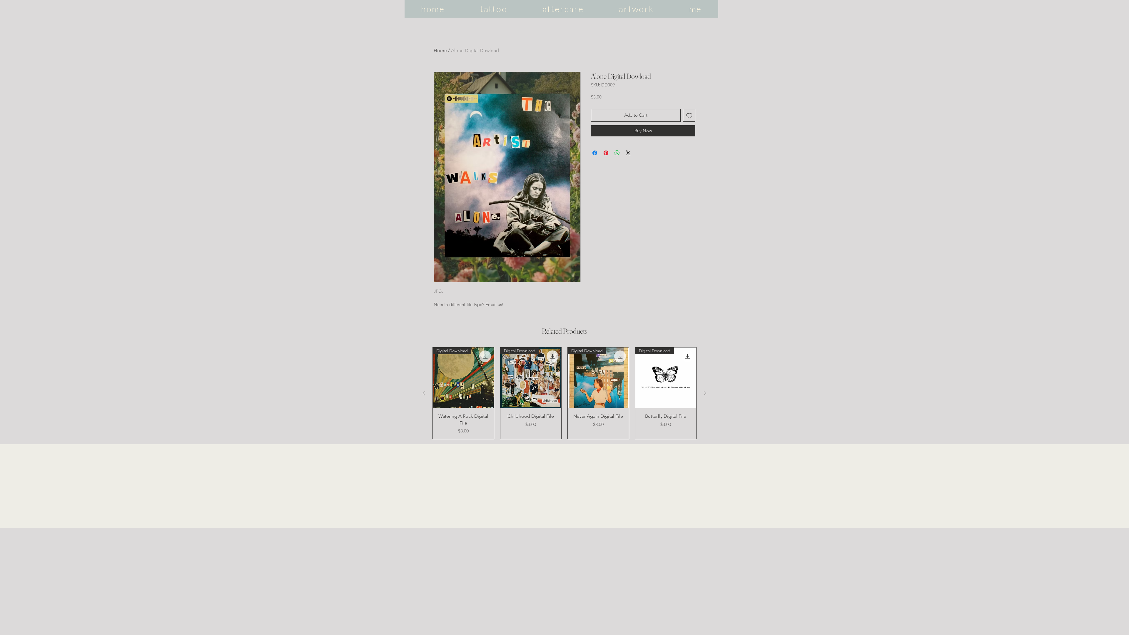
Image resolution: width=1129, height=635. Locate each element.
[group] (564, 393)
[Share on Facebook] (594, 152)
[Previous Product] (423, 393)
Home (440, 50)
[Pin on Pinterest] (605, 152)
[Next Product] (705, 393)
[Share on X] (628, 152)
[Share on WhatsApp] (617, 152)
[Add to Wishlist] (689, 115)
